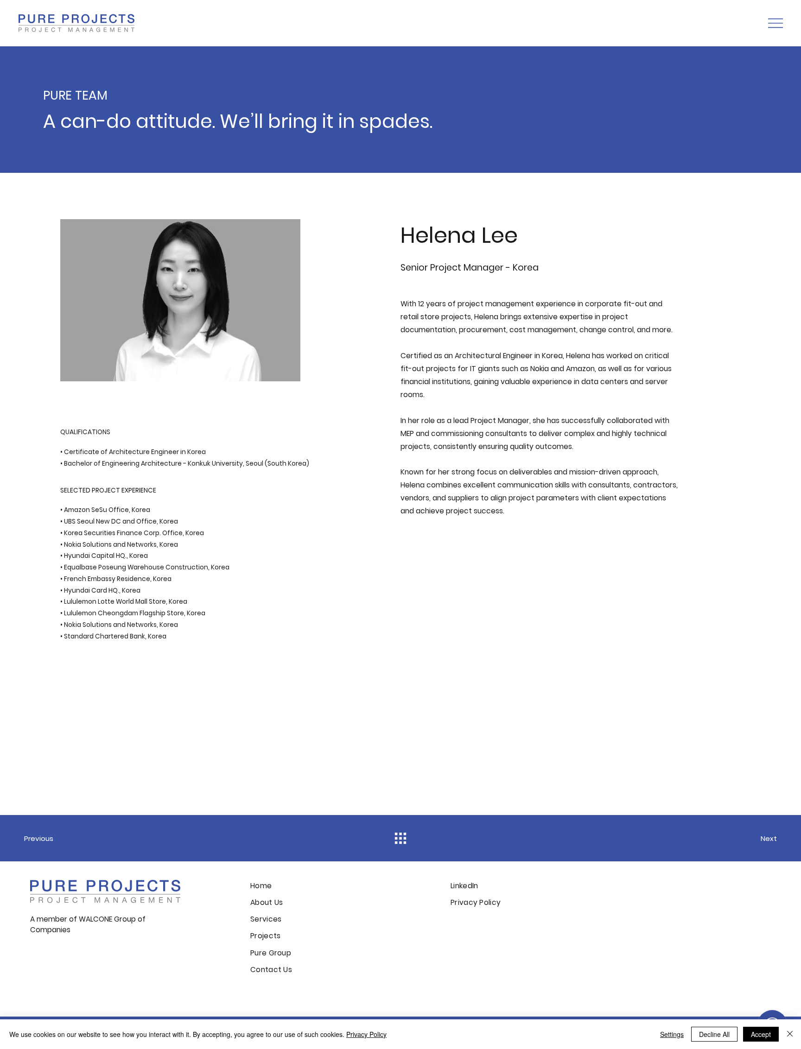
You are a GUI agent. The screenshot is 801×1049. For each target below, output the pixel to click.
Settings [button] (672, 1034)
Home (262, 886)
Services (265, 919)
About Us (266, 902)
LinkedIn (464, 886)
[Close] (789, 1034)
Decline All (714, 1034)
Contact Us (271, 969)
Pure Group (270, 953)
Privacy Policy (476, 902)
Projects (265, 936)
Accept (761, 1034)
